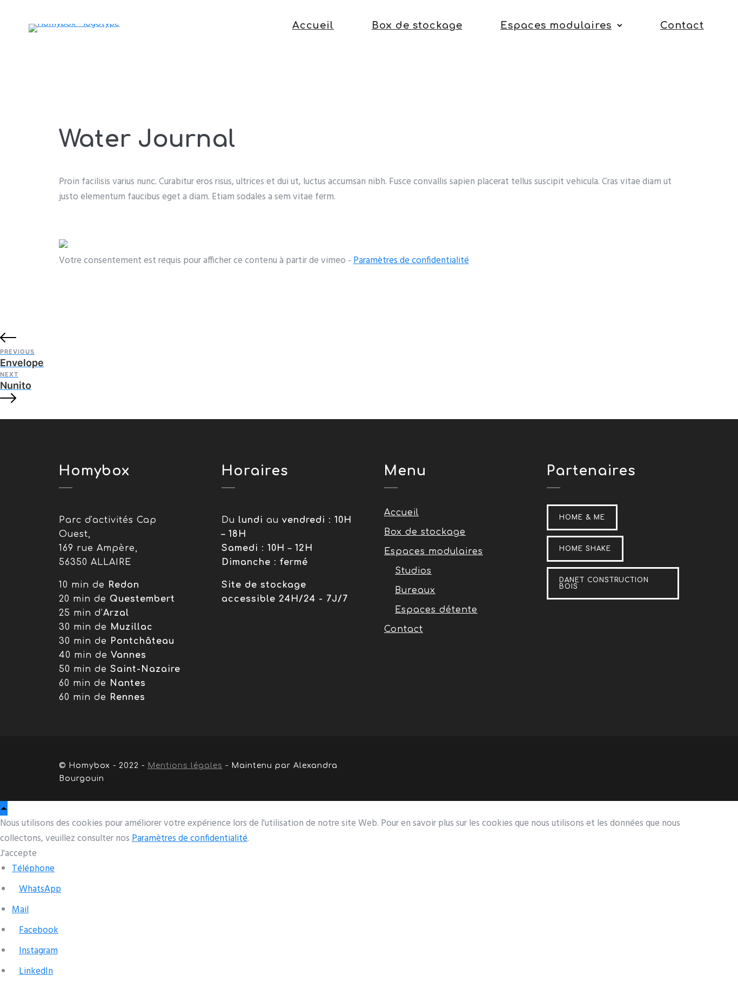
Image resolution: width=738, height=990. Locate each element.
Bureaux (415, 590)
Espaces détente (436, 610)
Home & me (582, 517)
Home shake (585, 549)
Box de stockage (417, 25)
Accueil (313, 25)
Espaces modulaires (556, 25)
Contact (682, 25)
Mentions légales (185, 766)
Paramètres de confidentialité (411, 260)
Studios (413, 571)
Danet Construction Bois (604, 583)
